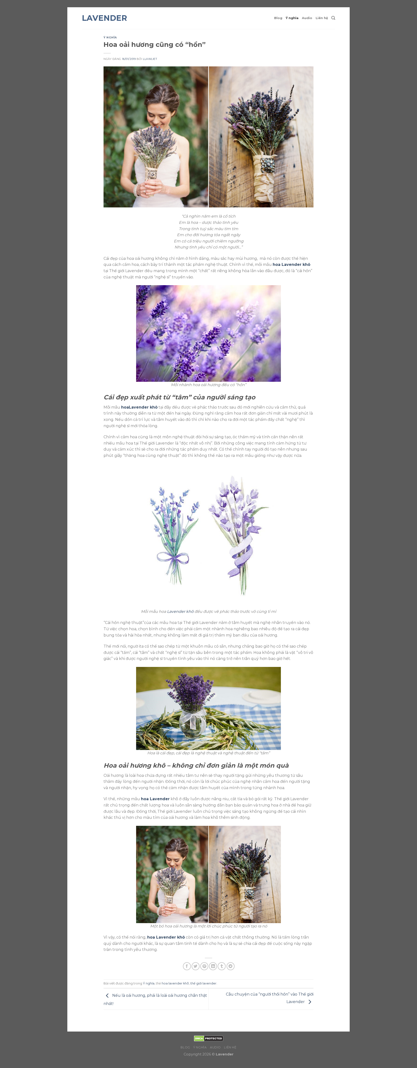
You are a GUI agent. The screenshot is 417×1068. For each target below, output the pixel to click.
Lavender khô (180, 611)
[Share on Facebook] (187, 966)
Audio (307, 18)
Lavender (104, 18)
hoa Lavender (155, 799)
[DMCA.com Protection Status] (208, 1038)
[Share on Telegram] (231, 966)
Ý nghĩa (292, 18)
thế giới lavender (203, 983)
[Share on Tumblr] (222, 966)
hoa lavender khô (175, 983)
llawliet (150, 59)
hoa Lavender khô (291, 264)
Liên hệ (322, 18)
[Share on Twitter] (196, 966)
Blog (278, 18)
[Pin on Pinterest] (204, 966)
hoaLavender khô (139, 407)
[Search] (333, 18)
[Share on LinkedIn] (213, 966)
